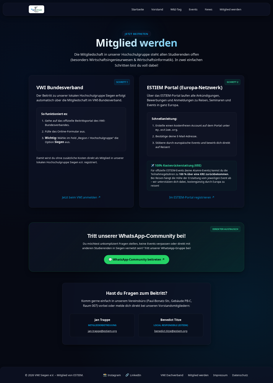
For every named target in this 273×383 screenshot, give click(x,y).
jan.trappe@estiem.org (102, 331)
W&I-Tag (175, 9)
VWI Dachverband (172, 375)
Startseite (137, 9)
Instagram (112, 375)
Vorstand (157, 9)
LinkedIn (133, 375)
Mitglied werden (230, 9)
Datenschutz (240, 375)
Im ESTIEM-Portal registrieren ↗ (191, 197)
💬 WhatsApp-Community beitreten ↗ (136, 259)
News (208, 9)
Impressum (220, 375)
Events (193, 9)
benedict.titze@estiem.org (170, 331)
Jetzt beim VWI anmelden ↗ (81, 197)
